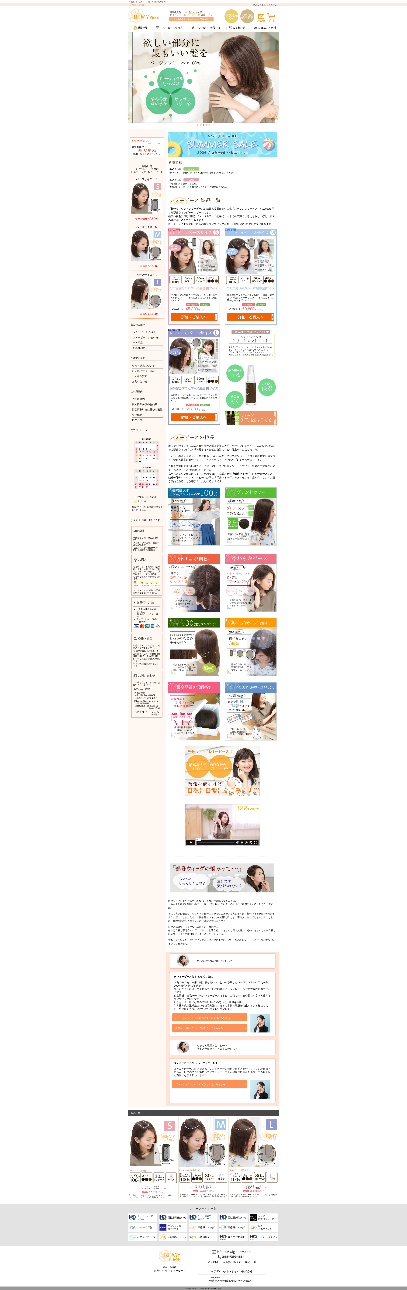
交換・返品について (143, 365)
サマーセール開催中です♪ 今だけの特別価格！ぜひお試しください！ (203, 173)
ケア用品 (138, 342)
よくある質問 (139, 376)
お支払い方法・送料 (143, 371)
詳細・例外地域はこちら (145, 154)
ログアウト (138, 420)
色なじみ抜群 (169, 1267)
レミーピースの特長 (144, 332)
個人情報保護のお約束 (144, 404)
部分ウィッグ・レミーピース (169, 1270)
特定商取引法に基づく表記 (147, 409)
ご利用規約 (138, 399)
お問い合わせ (139, 381)
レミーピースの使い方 (145, 337)
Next (274, 89)
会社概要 (137, 414)
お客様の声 (139, 348)
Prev (133, 89)
